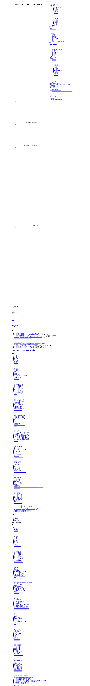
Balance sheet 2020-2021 (18, 402)
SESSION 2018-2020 (18, 475)
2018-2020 (56, 67)
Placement (51, 58)
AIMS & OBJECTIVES (54, 4)
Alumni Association (53, 81)
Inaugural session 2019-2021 (19, 429)
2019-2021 (56, 68)
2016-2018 (56, 65)
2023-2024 (56, 19)
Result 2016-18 (16, 465)
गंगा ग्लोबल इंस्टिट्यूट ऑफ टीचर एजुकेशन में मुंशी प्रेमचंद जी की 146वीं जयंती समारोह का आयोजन (28, 334)
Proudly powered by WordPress (17, 685)
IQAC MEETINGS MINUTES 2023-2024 (21, 439)
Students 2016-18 (17, 661)
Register (15, 326)
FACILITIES (16, 421)
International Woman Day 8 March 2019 (21, 434)
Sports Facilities (52, 87)
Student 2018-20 (17, 485)
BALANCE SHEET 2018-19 (19, 401)
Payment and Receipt (17, 454)
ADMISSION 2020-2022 (18, 386)
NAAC (49, 88)
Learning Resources (53, 44)
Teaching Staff (52, 31)
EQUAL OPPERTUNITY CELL (19, 418)
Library (51, 78)
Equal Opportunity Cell (54, 86)
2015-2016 (56, 11)
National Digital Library (54, 96)
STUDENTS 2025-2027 (18, 497)
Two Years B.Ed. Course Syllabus (24, 350)
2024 (15, 367)
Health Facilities (52, 82)
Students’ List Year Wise (18, 499)
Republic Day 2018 (17, 464)
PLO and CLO (16, 460)
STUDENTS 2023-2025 (18, 495)
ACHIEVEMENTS (53, 24)
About (15, 371)
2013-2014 (56, 9)
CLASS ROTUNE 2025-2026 (57, 49)
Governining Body (53, 29)
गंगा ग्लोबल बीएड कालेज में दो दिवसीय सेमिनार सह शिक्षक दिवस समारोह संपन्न (25, 509)
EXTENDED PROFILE (18, 420)
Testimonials (16, 501)
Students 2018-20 (17, 488)
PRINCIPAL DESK (53, 5)
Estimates (15, 419)
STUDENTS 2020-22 (18, 492)
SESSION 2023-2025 (18, 480)
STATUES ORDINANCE (18, 483)
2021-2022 (56, 17)
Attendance (16, 397)
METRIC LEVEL (17, 445)
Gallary (15, 426)
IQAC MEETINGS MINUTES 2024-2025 (21, 440)
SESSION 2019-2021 (18, 476)
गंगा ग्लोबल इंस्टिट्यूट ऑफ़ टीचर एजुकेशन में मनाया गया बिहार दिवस (24, 342)
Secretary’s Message (17, 470)
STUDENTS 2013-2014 (18, 660)
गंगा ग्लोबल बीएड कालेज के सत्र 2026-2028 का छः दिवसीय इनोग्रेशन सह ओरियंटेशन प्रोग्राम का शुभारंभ (30, 336)
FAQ (15, 422)
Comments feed (16, 519)
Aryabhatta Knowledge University (55, 97)
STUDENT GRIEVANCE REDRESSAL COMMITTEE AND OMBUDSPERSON (28, 487)
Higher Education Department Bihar (56, 99)
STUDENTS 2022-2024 (18, 494)
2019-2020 (16, 362)
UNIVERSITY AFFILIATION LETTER (57, 41)
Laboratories (52, 79)
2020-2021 (54, 35)
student (15, 484)
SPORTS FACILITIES (18, 482)
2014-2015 (56, 10)
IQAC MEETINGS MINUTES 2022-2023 (21, 438)
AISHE (51, 6)
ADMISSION (16, 379)
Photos (15, 455)
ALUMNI (16, 567)
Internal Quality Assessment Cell (55, 90)
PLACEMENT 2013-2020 (18, 630)
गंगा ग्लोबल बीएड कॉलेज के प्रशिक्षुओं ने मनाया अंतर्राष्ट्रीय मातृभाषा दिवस (25, 346)
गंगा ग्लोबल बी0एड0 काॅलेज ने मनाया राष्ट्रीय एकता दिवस (22, 507)
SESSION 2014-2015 (18, 471)
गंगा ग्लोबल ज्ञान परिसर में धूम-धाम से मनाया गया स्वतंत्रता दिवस (23, 677)
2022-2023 (56, 18)
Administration (50, 26)
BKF (51, 27)
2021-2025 (54, 60)
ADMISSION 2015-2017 (18, 381)
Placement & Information (18, 457)
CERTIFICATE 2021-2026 (56, 16)
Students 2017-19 (17, 490)
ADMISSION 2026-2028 (18, 392)
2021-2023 (56, 71)
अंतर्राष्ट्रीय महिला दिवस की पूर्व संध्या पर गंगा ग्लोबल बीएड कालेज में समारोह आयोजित (27, 343)
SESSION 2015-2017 (18, 473)
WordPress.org (16, 520)
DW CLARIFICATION (54, 89)
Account (15, 376)
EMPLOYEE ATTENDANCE (19, 415)
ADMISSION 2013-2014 (18, 380)
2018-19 (53, 34)
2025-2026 (56, 23)
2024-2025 (56, 21)
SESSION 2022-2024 (18, 479)
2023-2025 (56, 73)
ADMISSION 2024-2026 (18, 390)
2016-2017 (56, 12)
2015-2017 (56, 64)
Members (15, 444)
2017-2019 (56, 66)
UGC (51, 94)
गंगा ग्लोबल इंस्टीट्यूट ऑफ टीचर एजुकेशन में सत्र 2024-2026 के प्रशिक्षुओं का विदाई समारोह (28, 337)
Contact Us (16, 583)
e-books (53, 45)
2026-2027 (54, 50)
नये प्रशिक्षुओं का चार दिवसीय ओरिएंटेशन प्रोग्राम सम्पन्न (22, 510)
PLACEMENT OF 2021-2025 (19, 459)
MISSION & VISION (18, 446)
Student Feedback (53, 57)
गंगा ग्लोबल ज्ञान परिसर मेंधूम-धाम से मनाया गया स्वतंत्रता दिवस (23, 506)
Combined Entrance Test (18, 410)
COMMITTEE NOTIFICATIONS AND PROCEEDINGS (62, 91)
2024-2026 (56, 74)
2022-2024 (56, 72)
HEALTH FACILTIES (18, 599)
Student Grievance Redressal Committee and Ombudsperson (60, 84)
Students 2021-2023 (17, 493)
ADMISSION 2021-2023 (18, 387)
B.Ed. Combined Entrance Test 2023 (20, 399)
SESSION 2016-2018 (18, 645)
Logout (15, 615)
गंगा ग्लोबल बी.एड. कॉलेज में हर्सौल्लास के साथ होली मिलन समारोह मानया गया (25, 344)
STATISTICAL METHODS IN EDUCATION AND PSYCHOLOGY (66, 47)
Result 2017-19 (16, 466)
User (15, 676)
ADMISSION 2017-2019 (18, 383)
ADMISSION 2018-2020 (18, 384)
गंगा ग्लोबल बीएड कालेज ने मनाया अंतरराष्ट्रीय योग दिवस (22, 338)
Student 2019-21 (17, 486)
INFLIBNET (52, 93)
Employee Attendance (18, 414)
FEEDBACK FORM (17, 424)
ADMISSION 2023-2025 (18, 389)
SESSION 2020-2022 (18, 477)
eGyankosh (52, 98)
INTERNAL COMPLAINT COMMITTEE (21, 432)
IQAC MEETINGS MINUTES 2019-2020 (21, 435)
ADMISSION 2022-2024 (18, 388)
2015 (53, 39)
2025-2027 (56, 75)
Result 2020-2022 (17, 469)
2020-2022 (56, 69)
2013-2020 (54, 59)
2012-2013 (56, 8)
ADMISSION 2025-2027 (18, 391)
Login (14, 320)
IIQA (15, 428)
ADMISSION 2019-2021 (18, 385)
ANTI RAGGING (53, 85)
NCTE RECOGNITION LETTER (56, 38)
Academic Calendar (53, 51)
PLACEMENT (16, 456)
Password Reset (16, 453)
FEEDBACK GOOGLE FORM (19, 425)
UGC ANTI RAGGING (18, 503)
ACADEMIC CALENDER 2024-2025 (20, 375)
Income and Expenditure (18, 430)
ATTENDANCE (17, 398)
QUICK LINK (16, 462)
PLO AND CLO (53, 43)
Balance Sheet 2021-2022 (18, 403)
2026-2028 (56, 76)
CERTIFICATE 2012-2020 (56, 7)
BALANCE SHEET (17, 400)
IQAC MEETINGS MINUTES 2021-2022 (21, 437)
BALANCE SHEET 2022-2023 (19, 404)
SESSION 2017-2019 (18, 646)
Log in (15, 517)
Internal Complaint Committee (55, 83)
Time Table (52, 48)
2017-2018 (56, 13)
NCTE (51, 95)
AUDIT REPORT (53, 33)
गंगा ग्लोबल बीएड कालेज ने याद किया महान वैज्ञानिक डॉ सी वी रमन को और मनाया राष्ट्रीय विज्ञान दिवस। (29, 345)
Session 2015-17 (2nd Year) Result (20, 472)
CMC (51, 28)
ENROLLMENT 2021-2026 (57, 70)
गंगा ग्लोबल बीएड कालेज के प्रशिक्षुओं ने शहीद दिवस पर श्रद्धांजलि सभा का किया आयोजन (27, 347)
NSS (15, 452)
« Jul (13, 315)
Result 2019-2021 (17, 468)
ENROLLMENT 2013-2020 (19, 416)
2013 (53, 40)
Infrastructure (52, 80)
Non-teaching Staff (53, 32)
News (15, 450)
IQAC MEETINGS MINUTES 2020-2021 (21, 436)
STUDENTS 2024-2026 (18, 496)
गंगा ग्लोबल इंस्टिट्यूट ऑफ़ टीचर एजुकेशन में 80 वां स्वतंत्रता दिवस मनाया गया (25, 333)
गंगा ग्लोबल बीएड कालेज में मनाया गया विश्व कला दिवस (22, 341)
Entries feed (16, 518)
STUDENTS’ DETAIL (52, 56)
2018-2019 (56, 14)
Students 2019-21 (17, 491)
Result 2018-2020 (17, 467)
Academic (49, 42)
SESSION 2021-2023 (18, 478)
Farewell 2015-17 (17, 423)
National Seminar (55, 25)
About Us (49, 3)
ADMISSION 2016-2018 (18, 382)
